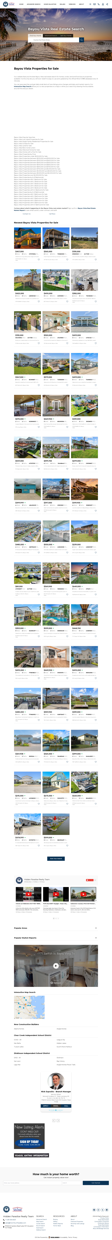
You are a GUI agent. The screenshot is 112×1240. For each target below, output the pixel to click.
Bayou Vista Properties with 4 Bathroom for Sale (31, 200)
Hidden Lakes (61, 1043)
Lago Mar (17, 1065)
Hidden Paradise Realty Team (37, 879)
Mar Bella (17, 1043)
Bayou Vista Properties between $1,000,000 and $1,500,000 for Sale (37, 171)
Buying (55, 1219)
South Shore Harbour (64, 1047)
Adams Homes (19, 1029)
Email (55, 1106)
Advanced (51, 35)
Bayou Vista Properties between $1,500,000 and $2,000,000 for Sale (38, 173)
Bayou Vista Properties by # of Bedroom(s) (29, 177)
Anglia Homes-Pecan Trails (66, 1065)
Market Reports (58, 1223)
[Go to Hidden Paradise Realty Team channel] (19, 880)
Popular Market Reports (25, 938)
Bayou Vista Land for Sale (23, 146)
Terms (70, 1237)
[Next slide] (58, 1120)
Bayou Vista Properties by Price (25, 154)
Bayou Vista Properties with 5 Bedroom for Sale (30, 188)
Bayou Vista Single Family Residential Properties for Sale (33, 141)
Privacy (75, 1237)
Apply (45, 1106)
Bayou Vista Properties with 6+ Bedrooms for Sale (31, 190)
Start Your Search (56, 858)
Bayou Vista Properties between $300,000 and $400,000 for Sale (37, 160)
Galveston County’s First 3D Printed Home (83, 903)
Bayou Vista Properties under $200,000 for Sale (31, 156)
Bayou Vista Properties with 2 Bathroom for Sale (31, 196)
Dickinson (60, 1058)
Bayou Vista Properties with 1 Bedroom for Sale (30, 179)
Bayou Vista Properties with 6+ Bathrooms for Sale (31, 205)
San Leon (17, 1061)
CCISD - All (17, 1040)
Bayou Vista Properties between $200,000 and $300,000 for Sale (37, 158)
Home (21, 4)
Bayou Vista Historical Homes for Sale (27, 150)
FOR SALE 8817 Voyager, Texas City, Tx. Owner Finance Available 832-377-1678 (56, 903)
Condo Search (40, 1223)
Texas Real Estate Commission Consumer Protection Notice (101, 1221)
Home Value (57, 1226)
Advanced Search (33, 4)
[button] (96, 900)
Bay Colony (61, 1061)
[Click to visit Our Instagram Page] (98, 1210)
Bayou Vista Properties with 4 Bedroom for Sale (30, 186)
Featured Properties (77, 1221)
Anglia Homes (61, 1029)
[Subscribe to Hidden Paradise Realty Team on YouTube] (91, 880)
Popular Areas (20, 928)
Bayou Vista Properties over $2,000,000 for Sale (30, 175)
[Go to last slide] (53, 1120)
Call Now (52, 214)
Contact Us (26, 214)
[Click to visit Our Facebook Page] (94, 1210)
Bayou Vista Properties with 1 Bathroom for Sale (30, 194)
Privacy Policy (104, 1218)
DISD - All (17, 1058)
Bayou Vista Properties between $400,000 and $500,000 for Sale (37, 162)
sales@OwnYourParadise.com (15, 1223)
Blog (72, 1226)
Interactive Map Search (22, 86)
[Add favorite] (38, 259)
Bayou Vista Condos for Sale (23, 143)
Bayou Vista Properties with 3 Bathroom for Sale (31, 198)
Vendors (72, 4)
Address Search (41, 1230)
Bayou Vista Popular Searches (24, 137)
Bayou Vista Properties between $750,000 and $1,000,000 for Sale (37, 169)
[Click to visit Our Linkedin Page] (106, 1210)
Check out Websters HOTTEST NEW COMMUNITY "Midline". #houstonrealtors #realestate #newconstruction (28, 903)
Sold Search (39, 1228)
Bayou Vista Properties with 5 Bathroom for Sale (31, 203)
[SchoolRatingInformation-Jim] (56, 1155)
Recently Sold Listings (77, 1223)
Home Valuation (50, 4)
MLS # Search (40, 1226)
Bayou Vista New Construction (24, 148)
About (81, 4)
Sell (65, 35)
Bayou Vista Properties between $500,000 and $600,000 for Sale (36, 165)
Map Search (39, 1221)
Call (66, 1106)
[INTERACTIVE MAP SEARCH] (56, 1007)
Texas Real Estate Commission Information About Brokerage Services (101, 1226)
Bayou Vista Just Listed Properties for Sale (28, 139)
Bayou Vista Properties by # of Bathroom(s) (29, 192)
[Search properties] (81, 39)
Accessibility (64, 1237)
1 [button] (53, 918)
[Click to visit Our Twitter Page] (102, 1210)
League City (61, 1040)
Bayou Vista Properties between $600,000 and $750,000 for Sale (36, 167)
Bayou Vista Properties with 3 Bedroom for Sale (30, 184)
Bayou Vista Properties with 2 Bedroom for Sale (30, 181)
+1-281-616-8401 (10, 1220)
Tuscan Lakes (18, 1047)
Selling (62, 4)
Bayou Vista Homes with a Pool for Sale (27, 152)
